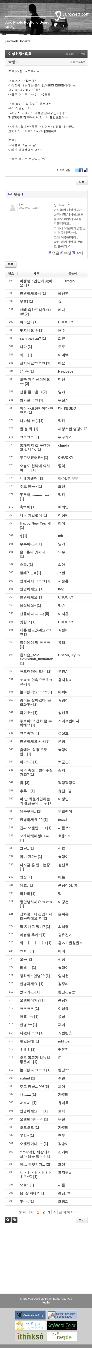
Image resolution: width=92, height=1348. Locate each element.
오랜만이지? (30, 1000)
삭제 (79, 253)
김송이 (63, 1144)
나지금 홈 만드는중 (35, 865)
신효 (61, 848)
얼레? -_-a (28, 573)
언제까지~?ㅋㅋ (32, 581)
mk (60, 536)
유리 (61, 642)
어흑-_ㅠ (26, 1016)
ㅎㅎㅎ (25, 1049)
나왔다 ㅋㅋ (29, 1033)
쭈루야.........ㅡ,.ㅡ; (34, 495)
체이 (61, 1025)
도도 (61, 347)
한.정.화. (26, 429)
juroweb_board (17, 41)
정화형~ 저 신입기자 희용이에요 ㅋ (36, 916)
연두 (61, 1135)
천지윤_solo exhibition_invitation (36, 657)
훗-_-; (24, 1201)
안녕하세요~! (30, 293)
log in (46, 1302)
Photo (18, 22)
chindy (63, 445)
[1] (28, 285)
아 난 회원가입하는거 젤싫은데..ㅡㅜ (35, 801)
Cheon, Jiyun (69, 655)
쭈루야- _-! (28, 544)
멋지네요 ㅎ (29, 330)
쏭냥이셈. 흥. (68, 885)
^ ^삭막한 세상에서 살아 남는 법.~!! (35, 1154)
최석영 (63, 507)
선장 (61, 959)
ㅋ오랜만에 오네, (33, 671)
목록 (81, 182)
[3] (48, 363)
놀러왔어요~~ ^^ (33, 692)
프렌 (61, 486)
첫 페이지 (25, 1212)
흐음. (24, 564)
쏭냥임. (64, 1000)
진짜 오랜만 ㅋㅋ (33, 828)
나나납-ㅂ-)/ (29, 421)
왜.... (23, 355)
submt (25, 1078)
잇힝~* (25, 622)
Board (44, 22)
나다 (23, 347)
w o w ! (26, 1103)
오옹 (23, 959)
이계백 (63, 355)
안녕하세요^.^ (31, 1111)
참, (22, 783)
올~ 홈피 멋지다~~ (34, 552)
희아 (61, 564)
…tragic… (70, 281)
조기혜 (63, 1152)
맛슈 (61, 605)
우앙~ (24, 1135)
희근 (61, 338)
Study (9, 27)
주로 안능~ (28, 486)
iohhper (64, 1041)
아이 (61, 951)
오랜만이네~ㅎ (31, 1119)
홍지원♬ (65, 680)
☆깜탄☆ (65, 1033)
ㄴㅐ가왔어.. (29, 478)
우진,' (62, 400)
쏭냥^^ (63, 1070)
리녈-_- (25, 967)
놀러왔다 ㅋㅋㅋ (33, 1070)
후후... (25, 791)
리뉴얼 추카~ (30, 935)
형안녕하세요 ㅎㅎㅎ (36, 902)
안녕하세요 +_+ (32, 741)
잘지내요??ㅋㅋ (32, 363)
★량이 (13, 62)
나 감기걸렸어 (31, 515)
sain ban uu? (30, 338)
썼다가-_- (27, 992)
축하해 (25, 507)
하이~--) (26, 762)
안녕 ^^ (26, 1025)
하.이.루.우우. (68, 478)
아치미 (63, 692)
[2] (27, 314)
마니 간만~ (28, 857)
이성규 (63, 1008)
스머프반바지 (68, 721)
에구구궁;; (28, 811)
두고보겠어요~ (31, 458)
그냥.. (24, 848)
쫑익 (61, 466)
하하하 (25, 894)
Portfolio (31, 22)
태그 (13, 1222)
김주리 (63, 984)
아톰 (61, 877)
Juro (8, 22)
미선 (61, 379)
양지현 (63, 976)
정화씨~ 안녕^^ (32, 976)
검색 (8, 1220)
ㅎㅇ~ (24, 951)
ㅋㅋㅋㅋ (27, 437)
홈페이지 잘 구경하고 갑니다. (35, 447)
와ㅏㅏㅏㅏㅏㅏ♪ (33, 943)
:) (21, 536)
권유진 (63, 1049)
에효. (24, 885)
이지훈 (63, 614)
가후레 (63, 1094)
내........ (25, 1094)
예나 (61, 310)
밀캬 (61, 392)
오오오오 (27, 1127)
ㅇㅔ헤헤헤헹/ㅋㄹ (34, 836)
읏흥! (24, 301)
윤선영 (63, 293)
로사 (61, 1111)
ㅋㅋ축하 (27, 733)
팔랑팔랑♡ (67, 783)
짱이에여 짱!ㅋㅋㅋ (35, 642)
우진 (61, 1119)
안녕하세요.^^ (31, 820)
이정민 (63, 515)
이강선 (63, 902)
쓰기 (81, 1220)
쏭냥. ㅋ (64, 1193)
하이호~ (26, 713)
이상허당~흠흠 (20, 54)
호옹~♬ (64, 836)
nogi (61, 589)
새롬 (61, 1185)
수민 (61, 1078)
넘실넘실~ (28, 605)
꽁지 (61, 770)
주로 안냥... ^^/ (32, 1086)
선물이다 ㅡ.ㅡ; (32, 614)
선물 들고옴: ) (31, 392)
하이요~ (26, 322)
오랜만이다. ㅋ (31, 1144)
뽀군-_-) (64, 762)
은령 (61, 741)
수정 (67, 253)
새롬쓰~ (64, 828)
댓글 (55, 253)
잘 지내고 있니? (32, 926)
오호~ (24, 1185)
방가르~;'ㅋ (29, 400)
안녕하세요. (29, 589)
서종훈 (63, 581)
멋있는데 (27, 1041)
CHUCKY (65, 322)
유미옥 (63, 1103)
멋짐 (23, 877)
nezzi (62, 820)
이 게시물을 (64, 170)
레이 (61, 523)
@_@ (24, 371)
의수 (61, 552)
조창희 (63, 1201)
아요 (61, 363)
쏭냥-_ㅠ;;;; (67, 992)
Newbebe (65, 371)
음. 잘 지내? (29, 1193)
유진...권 (64, 791)
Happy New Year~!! (35, 523)
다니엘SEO (67, 408)
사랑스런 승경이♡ (72, 429)
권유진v (64, 935)
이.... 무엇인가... (32, 1164)
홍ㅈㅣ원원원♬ (70, 943)
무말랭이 (65, 811)
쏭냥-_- (63, 1016)
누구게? (64, 437)
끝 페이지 (67, 1212)
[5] (47, 614)
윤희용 (63, 914)
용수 (61, 330)
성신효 (63, 713)
